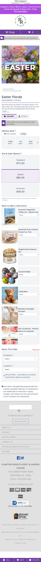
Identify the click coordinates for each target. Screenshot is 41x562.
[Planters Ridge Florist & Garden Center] (20, 27)
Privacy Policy (11, 539)
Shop (12, 32)
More (5, 111)
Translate (27, 3)
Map (21, 560)
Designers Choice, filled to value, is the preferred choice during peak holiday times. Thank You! (20, 9)
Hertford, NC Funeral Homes (14, 525)
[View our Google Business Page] (22, 459)
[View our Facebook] (18, 459)
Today (23, 134)
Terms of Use (20, 543)
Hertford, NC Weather (10, 532)
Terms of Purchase (27, 539)
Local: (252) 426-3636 (20, 479)
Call (7, 560)
